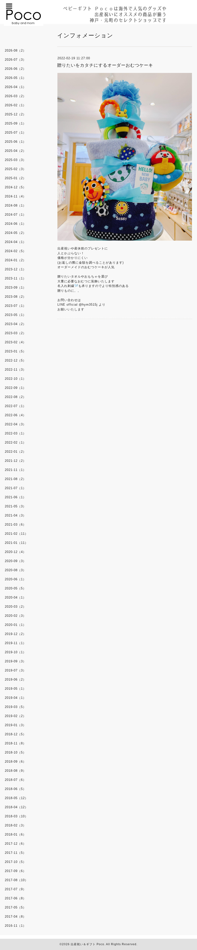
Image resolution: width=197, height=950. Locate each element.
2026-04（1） (15, 87)
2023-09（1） (15, 287)
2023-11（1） (15, 278)
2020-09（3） (15, 561)
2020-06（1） (15, 579)
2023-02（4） (15, 342)
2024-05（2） (15, 233)
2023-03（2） (15, 333)
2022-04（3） (15, 424)
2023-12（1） (15, 269)
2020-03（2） (15, 606)
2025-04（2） (15, 151)
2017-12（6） (15, 843)
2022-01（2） (15, 451)
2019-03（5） (15, 707)
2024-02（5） (15, 251)
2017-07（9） (15, 889)
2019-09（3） (15, 661)
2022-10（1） (15, 378)
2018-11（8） (15, 743)
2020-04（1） (15, 597)
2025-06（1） (15, 141)
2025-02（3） (15, 169)
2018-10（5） (15, 752)
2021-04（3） (15, 515)
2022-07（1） (15, 406)
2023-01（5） (15, 351)
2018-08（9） (15, 770)
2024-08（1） (15, 205)
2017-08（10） (16, 880)
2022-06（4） (15, 415)
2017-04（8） (15, 916)
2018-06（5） (15, 789)
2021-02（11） (16, 533)
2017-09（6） (15, 871)
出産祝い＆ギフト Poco (87, 944)
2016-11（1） (15, 925)
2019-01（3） (15, 725)
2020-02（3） (15, 616)
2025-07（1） (15, 132)
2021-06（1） (15, 497)
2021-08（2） (15, 479)
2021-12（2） (15, 461)
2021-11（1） (15, 470)
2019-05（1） (15, 688)
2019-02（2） (15, 716)
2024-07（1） (15, 214)
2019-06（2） (15, 679)
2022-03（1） (15, 433)
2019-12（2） (15, 634)
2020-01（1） (15, 625)
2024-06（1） (15, 224)
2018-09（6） (15, 761)
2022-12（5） (15, 360)
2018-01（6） (15, 834)
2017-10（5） (15, 862)
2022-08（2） (15, 397)
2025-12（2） (15, 114)
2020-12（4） (15, 552)
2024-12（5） (15, 187)
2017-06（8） (15, 898)
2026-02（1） (15, 105)
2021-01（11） (16, 543)
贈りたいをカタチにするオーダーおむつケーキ (105, 65)
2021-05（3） (15, 506)
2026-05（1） (15, 78)
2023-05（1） (15, 315)
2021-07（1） (15, 488)
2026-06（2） (15, 69)
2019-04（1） (15, 698)
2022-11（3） (15, 369)
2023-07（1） (15, 306)
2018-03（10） (16, 816)
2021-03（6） (15, 524)
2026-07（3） (15, 59)
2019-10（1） (15, 652)
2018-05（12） (16, 798)
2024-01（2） (15, 260)
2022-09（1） (15, 388)
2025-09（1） (15, 123)
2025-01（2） (15, 178)
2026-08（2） (15, 50)
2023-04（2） (15, 324)
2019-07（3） (15, 670)
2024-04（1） (15, 242)
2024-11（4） (15, 196)
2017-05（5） (15, 907)
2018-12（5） (15, 734)
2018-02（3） (15, 825)
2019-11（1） (15, 643)
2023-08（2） (15, 296)
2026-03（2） (15, 96)
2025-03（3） (15, 160)
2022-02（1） (15, 442)
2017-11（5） (15, 853)
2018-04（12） (16, 807)
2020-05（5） (15, 588)
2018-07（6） (15, 780)
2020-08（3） (15, 570)
